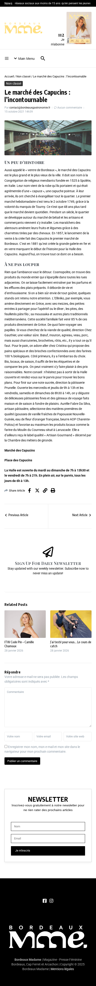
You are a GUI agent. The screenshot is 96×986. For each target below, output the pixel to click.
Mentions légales (62, 969)
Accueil (9, 76)
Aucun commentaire (69, 107)
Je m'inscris (22, 850)
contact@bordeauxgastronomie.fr (29, 107)
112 (61, 34)
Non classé (23, 76)
